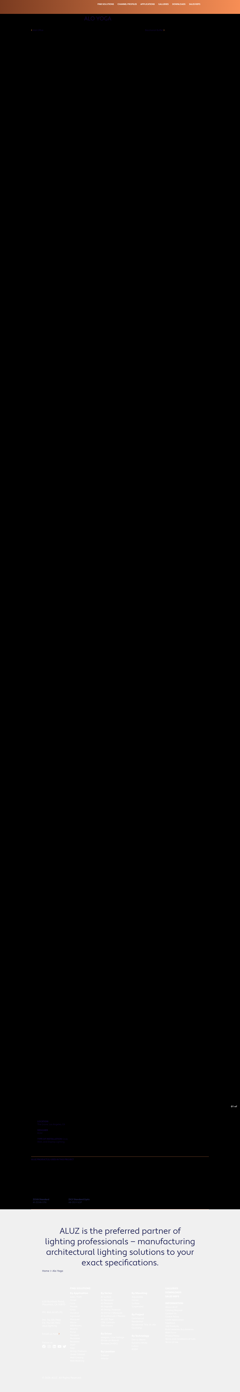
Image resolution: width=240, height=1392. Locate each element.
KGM (39, 1133)
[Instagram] (49, 1346)
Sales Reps (194, 4)
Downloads (178, 4)
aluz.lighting (49, 1325)
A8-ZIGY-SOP (79, 1201)
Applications (147, 4)
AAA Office (38, 30)
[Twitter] (64, 1346)
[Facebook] (44, 1346)
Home (45, 1271)
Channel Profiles (127, 4)
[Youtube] (59, 1346)
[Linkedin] (54, 1346)
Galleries (163, 4)
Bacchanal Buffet (154, 30)
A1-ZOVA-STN (41, 1201)
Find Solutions (106, 4)
